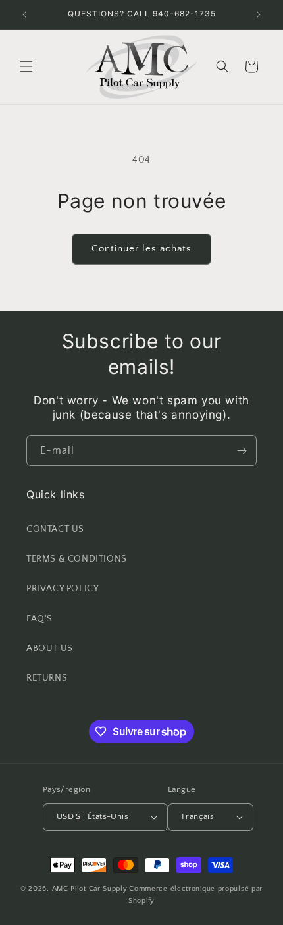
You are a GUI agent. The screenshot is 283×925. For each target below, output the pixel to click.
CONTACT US (55, 529)
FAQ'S (39, 619)
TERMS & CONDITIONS (76, 559)
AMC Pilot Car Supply (90, 889)
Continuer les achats (141, 248)
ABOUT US (49, 648)
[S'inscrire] (241, 450)
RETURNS (46, 678)
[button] (26, 66)
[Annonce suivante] (258, 14)
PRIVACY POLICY (62, 588)
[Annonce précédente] (24, 14)
